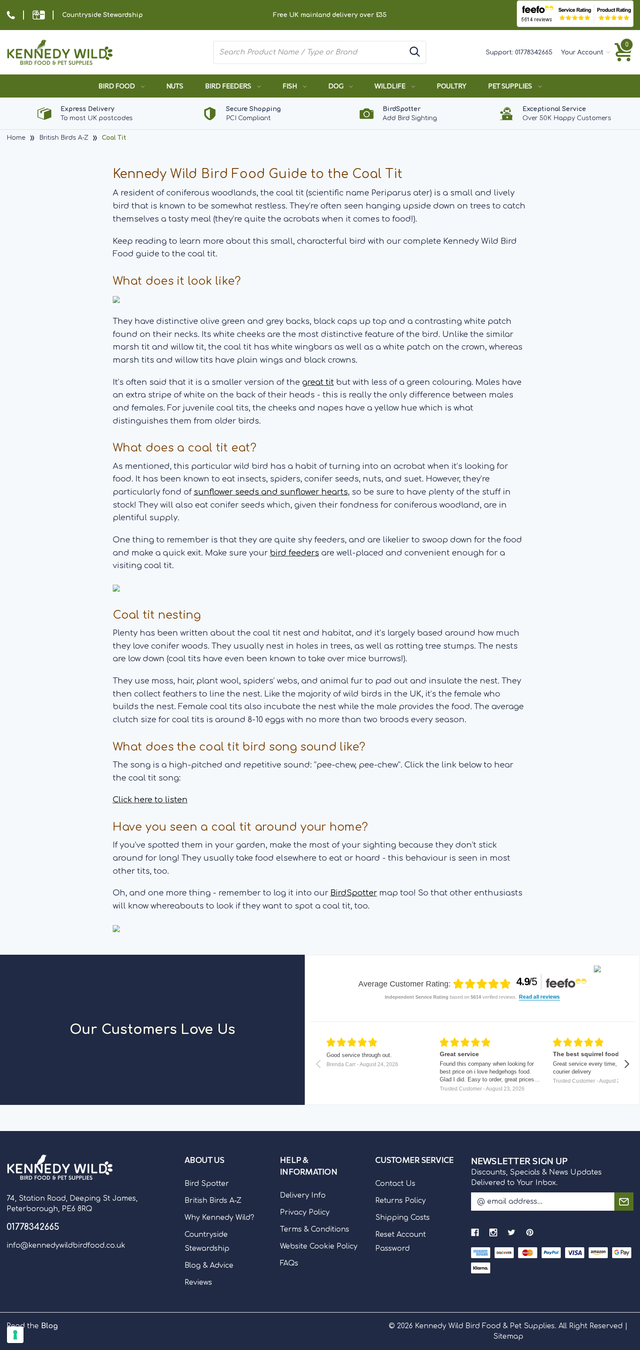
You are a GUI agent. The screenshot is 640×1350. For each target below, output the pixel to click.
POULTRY (451, 86)
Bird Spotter (207, 1184)
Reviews (198, 1282)
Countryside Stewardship (102, 15)
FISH (290, 86)
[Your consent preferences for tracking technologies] (15, 1334)
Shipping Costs (402, 1218)
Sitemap (508, 1336)
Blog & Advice (209, 1265)
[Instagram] (493, 1232)
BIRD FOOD (117, 86)
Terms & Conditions (314, 1229)
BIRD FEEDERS (229, 86)
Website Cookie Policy (318, 1246)
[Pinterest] (530, 1232)
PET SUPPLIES (510, 86)
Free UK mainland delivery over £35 (330, 15)
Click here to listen (150, 799)
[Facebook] (475, 1232)
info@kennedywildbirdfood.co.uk (66, 1245)
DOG (336, 86)
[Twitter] (511, 1232)
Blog (49, 1326)
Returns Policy (400, 1201)
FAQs (289, 1263)
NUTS (174, 86)
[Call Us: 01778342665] (11, 15)
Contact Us (395, 1184)
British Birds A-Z (213, 1201)
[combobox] (310, 52)
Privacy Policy (305, 1212)
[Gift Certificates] (39, 15)
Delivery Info (303, 1195)
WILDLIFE (390, 86)
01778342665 (533, 52)
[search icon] (415, 52)
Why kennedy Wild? (219, 1218)
